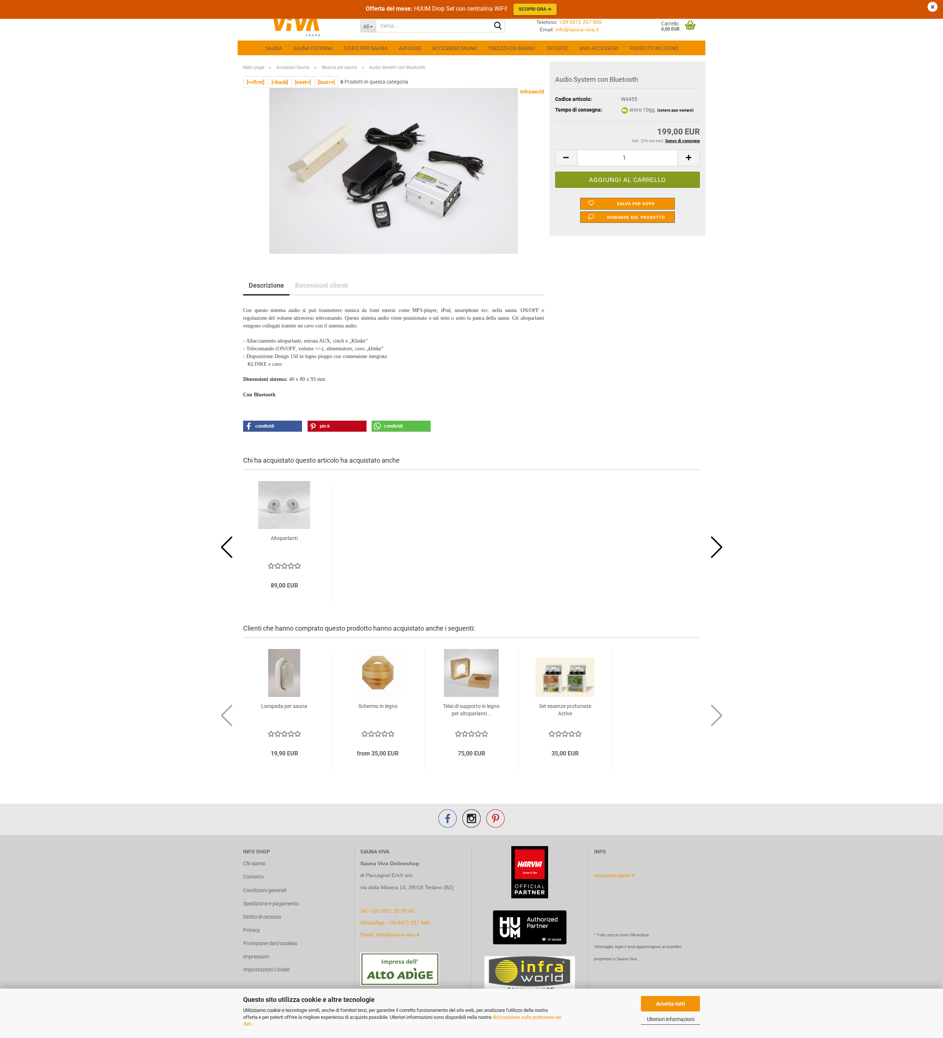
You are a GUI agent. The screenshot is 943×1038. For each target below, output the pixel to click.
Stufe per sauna (366, 48)
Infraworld (532, 92)
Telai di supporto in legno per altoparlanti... (471, 709)
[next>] (303, 82)
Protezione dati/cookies (270, 943)
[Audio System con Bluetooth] (393, 170)
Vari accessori (598, 48)
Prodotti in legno (654, 48)
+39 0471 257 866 (580, 22)
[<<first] (255, 82)
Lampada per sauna (284, 706)
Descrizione (266, 285)
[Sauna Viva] (296, 26)
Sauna (274, 48)
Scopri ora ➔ (535, 9)
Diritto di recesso (262, 917)
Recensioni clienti (321, 285)
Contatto (253, 877)
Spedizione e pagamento (271, 904)
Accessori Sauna (454, 48)
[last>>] (326, 82)
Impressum (256, 957)
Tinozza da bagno (512, 48)
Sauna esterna (313, 48)
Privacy (251, 930)
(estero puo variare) (675, 110)
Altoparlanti (284, 538)
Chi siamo (254, 863)
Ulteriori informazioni (670, 1019)
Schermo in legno (377, 706)
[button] (566, 158)
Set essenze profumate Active (565, 709)
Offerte (557, 48)
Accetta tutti (670, 1004)
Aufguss (410, 48)
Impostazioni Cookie (266, 969)
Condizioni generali (264, 890)
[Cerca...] (498, 26)
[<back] (279, 82)
